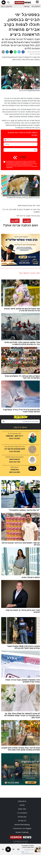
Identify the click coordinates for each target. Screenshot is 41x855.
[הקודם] (3, 849)
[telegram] (19, 51)
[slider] (27, 853)
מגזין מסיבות (22, 817)
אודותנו (22, 805)
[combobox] (20, 421)
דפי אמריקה (22, 821)
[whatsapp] (15, 51)
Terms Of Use (9, 167)
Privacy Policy (34, 166)
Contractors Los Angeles (22, 828)
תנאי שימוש (22, 809)
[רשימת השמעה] (18, 849)
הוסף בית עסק (20, 427)
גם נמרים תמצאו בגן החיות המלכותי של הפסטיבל (23, 198)
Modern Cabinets (22, 832)
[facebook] (23, 51)
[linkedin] (7, 51)
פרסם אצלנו (22, 801)
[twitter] (11, 51)
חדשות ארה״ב (22, 813)
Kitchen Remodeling (22, 824)
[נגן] (8, 849)
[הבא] (13, 849)
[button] (5, 139)
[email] (3, 51)
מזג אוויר (26, 6)
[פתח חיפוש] (8, 2)
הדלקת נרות (36, 6)
